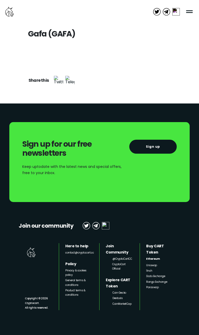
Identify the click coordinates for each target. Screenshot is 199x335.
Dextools (117, 298)
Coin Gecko (119, 293)
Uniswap (151, 265)
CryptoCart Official (119, 266)
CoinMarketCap (122, 304)
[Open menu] (189, 11)
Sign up (153, 146)
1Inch (149, 271)
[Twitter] (58, 80)
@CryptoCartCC (122, 259)
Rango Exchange (156, 282)
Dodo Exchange (155, 276)
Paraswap (152, 287)
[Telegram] (70, 80)
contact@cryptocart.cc (79, 253)
